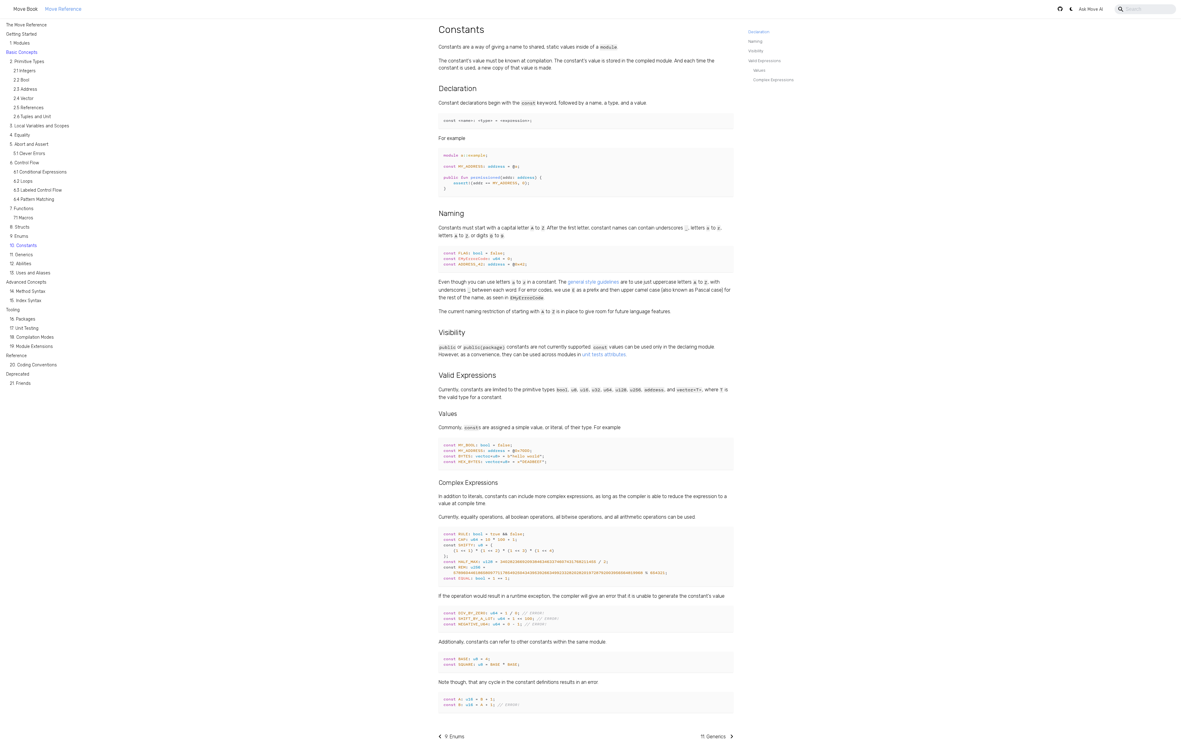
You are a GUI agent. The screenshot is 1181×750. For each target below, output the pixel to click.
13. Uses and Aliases (30, 273)
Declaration (758, 32)
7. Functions (22, 208)
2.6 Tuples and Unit (32, 116)
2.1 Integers (25, 71)
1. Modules (20, 43)
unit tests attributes (604, 354)
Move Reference (63, 9)
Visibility (755, 51)
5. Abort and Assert (29, 144)
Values (759, 70)
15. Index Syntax (25, 300)
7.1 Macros (23, 218)
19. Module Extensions (31, 346)
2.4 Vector (24, 98)
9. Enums (19, 236)
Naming (755, 41)
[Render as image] (715, 121)
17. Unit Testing (24, 328)
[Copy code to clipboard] (726, 121)
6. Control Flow (24, 162)
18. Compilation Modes (32, 337)
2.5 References (29, 107)
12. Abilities (20, 263)
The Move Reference (26, 24)
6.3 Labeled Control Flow (38, 190)
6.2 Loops (23, 181)
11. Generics (21, 254)
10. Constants (23, 245)
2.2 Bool (21, 79)
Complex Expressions (773, 80)
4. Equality (20, 135)
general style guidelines (593, 282)
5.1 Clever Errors (29, 153)
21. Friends (20, 383)
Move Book (26, 9)
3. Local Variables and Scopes (39, 126)
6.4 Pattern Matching (34, 199)
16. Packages (22, 318)
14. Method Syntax (27, 291)
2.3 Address (25, 89)
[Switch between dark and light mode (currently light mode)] (1071, 9)
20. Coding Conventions (33, 365)
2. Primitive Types (27, 61)
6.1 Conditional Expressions (40, 171)
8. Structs (20, 226)
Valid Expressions (764, 60)
